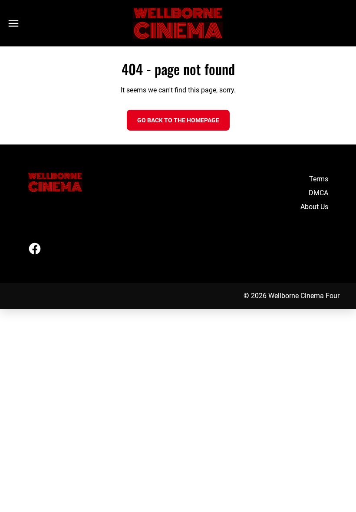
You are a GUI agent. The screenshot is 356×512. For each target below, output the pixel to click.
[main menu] (13, 23)
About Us (314, 207)
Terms (318, 179)
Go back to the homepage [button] (178, 120)
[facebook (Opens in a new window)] (35, 249)
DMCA (318, 193)
